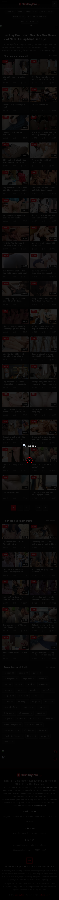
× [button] (29, 460)
